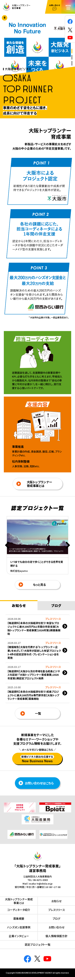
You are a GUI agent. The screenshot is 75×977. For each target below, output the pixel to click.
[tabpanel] (37, 48)
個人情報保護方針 (56, 936)
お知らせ (56, 901)
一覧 (38, 713)
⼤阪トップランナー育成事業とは (39, 484)
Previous (7, 545)
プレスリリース (56, 910)
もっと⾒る (39, 584)
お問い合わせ (56, 927)
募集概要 (18, 918)
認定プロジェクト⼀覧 (37, 944)
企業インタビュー (19, 936)
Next (68, 545)
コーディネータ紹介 (18, 910)
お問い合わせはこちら (39, 783)
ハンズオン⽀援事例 (18, 927)
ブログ (56, 918)
